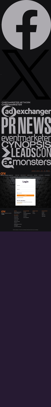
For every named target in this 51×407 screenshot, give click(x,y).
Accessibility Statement (17, 226)
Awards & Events (30, 175)
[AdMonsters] (26, 162)
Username (18, 185)
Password (18, 189)
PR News (43, 213)
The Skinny (25, 216)
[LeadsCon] (26, 152)
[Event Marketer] (26, 137)
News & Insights (23, 175)
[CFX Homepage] (3, 173)
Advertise (38, 170)
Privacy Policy (16, 217)
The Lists (34, 213)
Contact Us (15, 222)
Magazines (35, 175)
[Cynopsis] (26, 144)
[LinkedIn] (3, 214)
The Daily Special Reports (27, 213)
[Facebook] (1, 214)
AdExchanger (43, 216)
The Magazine (25, 214)
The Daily (24, 212)
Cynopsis (43, 212)
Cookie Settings (16, 218)
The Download (41, 175)
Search (48, 170)
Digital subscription (17, 221)
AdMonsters (43, 214)
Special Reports (47, 175)
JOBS (44, 170)
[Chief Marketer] (12, 104)
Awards (34, 212)
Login (42, 170)
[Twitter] (2, 214)
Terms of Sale (16, 220)
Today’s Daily (17, 175)
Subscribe (33, 170)
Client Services (16, 216)
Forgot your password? (20, 197)
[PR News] (26, 125)
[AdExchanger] (26, 111)
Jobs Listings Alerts (26, 217)
